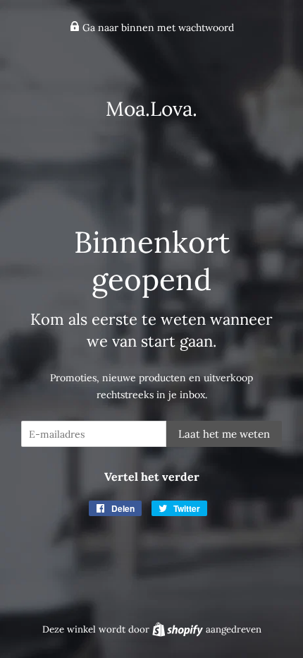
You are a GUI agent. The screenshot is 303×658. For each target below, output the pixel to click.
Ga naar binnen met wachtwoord (157, 27)
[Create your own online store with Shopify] (179, 629)
